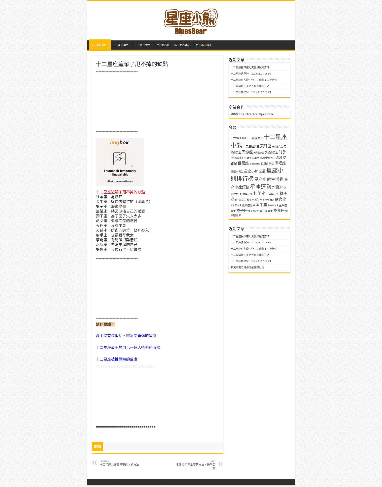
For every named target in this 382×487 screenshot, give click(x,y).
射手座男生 (253, 158)
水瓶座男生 (246, 193)
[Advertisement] (157, 102)
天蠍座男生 (271, 152)
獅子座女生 (240, 200)
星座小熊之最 (255, 171)
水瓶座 (278, 187)
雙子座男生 (266, 211)
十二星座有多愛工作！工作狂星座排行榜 (254, 79)
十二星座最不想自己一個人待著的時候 (128, 347)
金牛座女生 (273, 205)
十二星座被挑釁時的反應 (116, 359)
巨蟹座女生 (254, 164)
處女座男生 (248, 205)
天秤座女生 (277, 146)
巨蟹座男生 (267, 163)
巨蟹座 (243, 163)
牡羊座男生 (272, 193)
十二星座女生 (142, 45)
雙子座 (242, 210)
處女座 (280, 199)
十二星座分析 (99, 45)
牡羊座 (259, 193)
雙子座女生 (253, 211)
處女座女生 (236, 205)
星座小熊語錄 (203, 45)
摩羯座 (280, 163)
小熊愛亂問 (266, 158)
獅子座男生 (253, 199)
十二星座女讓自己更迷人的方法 (119, 463)
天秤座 (265, 146)
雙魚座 (279, 210)
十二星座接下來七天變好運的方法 (250, 67)
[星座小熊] (191, 19)
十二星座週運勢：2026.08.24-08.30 (251, 73)
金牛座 (261, 205)
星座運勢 (261, 187)
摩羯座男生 (237, 171)
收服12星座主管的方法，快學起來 (195, 465)
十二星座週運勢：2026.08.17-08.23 (251, 92)
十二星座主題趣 (238, 138)
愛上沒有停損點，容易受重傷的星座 (126, 336)
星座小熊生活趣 (269, 179)
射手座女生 (240, 158)
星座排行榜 (163, 45)
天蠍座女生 (258, 152)
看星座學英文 (267, 199)
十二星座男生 (121, 45)
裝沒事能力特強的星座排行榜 (247, 267)
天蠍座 (247, 152)
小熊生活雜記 (182, 45)
